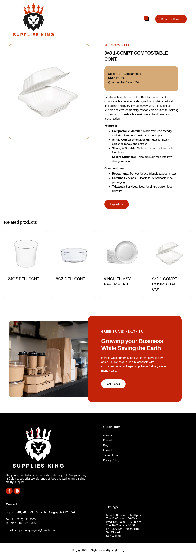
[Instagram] (17, 491)
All (106, 45)
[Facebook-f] (9, 491)
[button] (171, 19)
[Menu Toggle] (146, 18)
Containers (120, 45)
